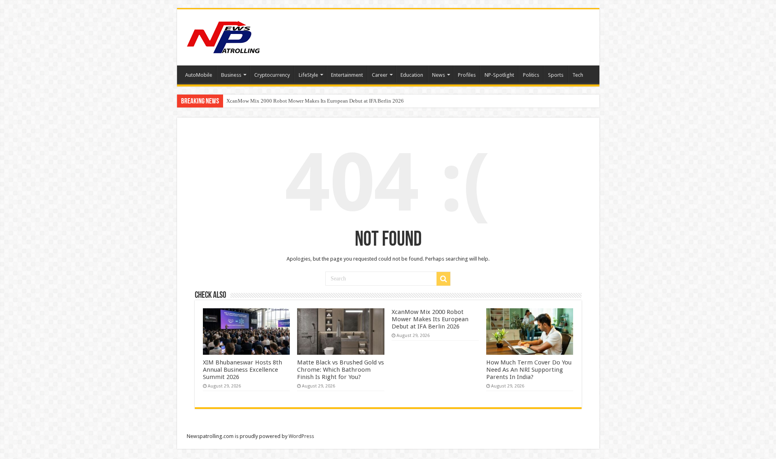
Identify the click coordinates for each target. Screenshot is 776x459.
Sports (555, 75)
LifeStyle (308, 75)
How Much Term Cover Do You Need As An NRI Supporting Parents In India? (528, 370)
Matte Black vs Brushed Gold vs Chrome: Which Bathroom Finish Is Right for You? (340, 370)
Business (231, 75)
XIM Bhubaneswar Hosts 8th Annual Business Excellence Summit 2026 (242, 370)
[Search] (443, 279)
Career (380, 75)
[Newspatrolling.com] (223, 36)
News (438, 75)
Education (412, 75)
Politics (531, 75)
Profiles (467, 75)
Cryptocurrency (272, 75)
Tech (577, 75)
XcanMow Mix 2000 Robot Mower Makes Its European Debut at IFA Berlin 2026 (315, 101)
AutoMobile (198, 75)
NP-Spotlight (499, 75)
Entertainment (347, 75)
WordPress (301, 436)
